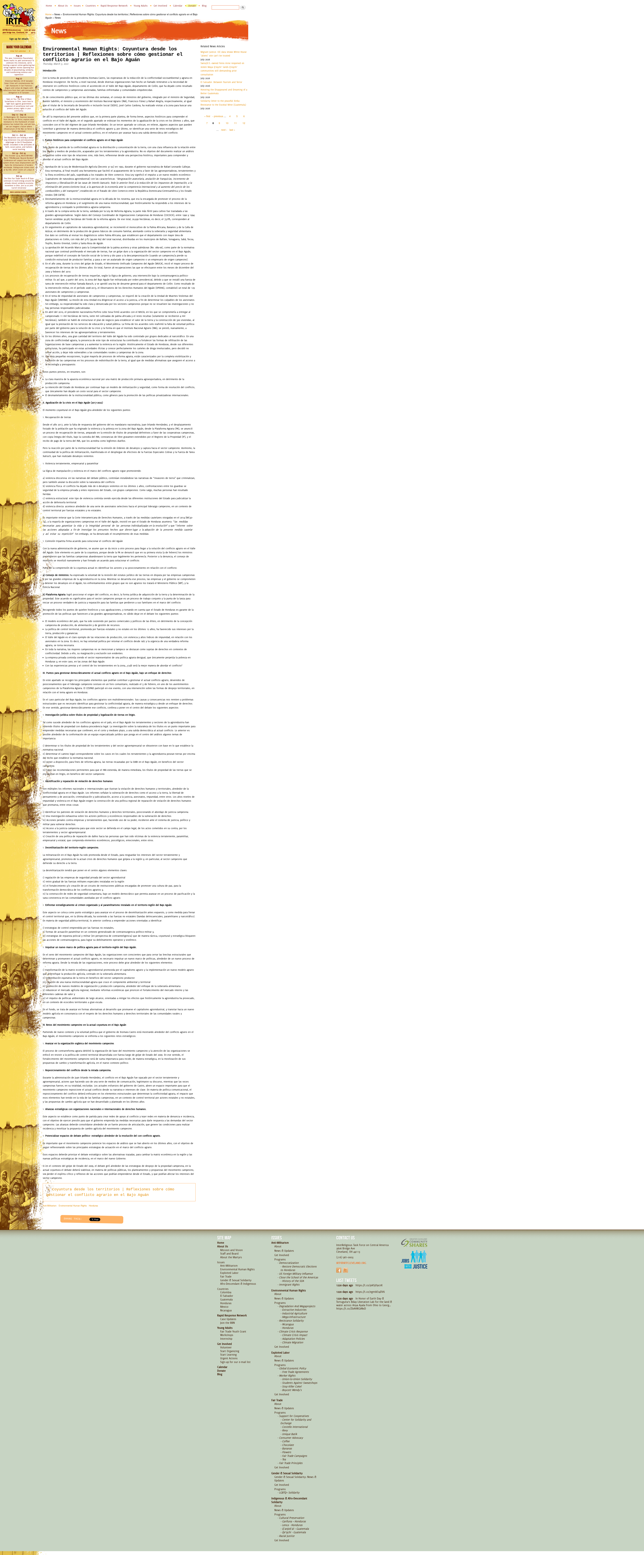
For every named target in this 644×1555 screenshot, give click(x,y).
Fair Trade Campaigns (294, 1455)
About (277, 1246)
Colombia (225, 1292)
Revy (285, 1430)
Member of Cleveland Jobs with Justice (414, 1263)
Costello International (295, 1426)
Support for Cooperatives (294, 1416)
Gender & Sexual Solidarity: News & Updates (295, 1478)
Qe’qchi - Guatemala (294, 1532)
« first (207, 116)
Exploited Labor (229, 1272)
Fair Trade (225, 1276)
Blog (204, 5)
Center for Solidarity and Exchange (295, 1421)
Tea (284, 1459)
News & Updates (284, 1250)
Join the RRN (227, 1322)
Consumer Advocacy (291, 1437)
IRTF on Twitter (345, 1270)
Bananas (287, 1448)
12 (244, 123)
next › (224, 129)
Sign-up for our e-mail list (235, 1362)
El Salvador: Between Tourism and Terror (221, 82)
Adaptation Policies (293, 1338)
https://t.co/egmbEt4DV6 (370, 1291)
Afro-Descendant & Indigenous (238, 1283)
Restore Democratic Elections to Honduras (298, 1268)
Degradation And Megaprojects (297, 1306)
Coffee (285, 1441)
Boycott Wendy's (292, 1390)
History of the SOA (293, 1281)
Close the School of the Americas (298, 1277)
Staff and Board (229, 1253)
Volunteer (226, 1347)
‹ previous (217, 116)
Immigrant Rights (289, 1284)
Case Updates (228, 1319)
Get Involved (160, 5)
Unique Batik (289, 1434)
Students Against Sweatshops (299, 1382)
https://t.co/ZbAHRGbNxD (351, 1308)
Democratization (289, 1262)
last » (232, 129)
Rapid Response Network (114, 5)
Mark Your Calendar (18, 48)
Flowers (286, 1452)
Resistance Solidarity (291, 1320)
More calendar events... (19, 192)
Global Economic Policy (292, 1368)
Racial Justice (286, 1536)
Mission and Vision (231, 1250)
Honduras (93, 1205)
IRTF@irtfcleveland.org (11, 30)
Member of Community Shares (414, 1242)
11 (235, 123)
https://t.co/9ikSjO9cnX (369, 1285)
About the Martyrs (231, 1257)
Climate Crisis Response (293, 1331)
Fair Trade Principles (291, 1463)
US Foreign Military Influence (296, 1273)
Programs (280, 1259)
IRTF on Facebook (338, 1270)
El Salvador (226, 1295)
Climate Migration (292, 1342)
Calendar (177, 5)
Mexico (224, 1306)
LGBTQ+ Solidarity (289, 1492)
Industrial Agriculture (294, 1313)
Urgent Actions (229, 1358)
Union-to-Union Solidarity (297, 1379)
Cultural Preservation (291, 1517)
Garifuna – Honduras (294, 1521)
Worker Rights (287, 1375)
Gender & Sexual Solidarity (235, 1280)
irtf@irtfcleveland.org (351, 1263)
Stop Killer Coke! (292, 1386)
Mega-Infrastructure (293, 1317)
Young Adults (141, 5)
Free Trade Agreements (295, 1372)
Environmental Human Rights (73, 1205)
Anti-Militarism (50, 1205)
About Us (63, 5)
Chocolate (288, 1445)
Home (49, 5)
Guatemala (226, 1299)
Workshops (226, 1335)
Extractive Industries (294, 1309)
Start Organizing (229, 1351)
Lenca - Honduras (292, 1525)
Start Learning (228, 1354)
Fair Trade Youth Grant (233, 1331)
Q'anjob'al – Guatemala (295, 1528)
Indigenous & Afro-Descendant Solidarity (289, 1500)
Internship (226, 1338)
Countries (91, 6)
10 (227, 123)
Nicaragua (226, 1310)
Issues (77, 6)
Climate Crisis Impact (294, 1335)
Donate (192, 5)
